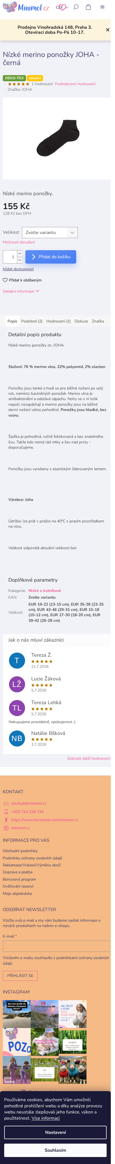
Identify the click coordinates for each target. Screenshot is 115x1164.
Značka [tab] (98, 321)
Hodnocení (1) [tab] (58, 321)
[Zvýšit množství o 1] (20, 253)
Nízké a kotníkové (44, 590)
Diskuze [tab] (81, 321)
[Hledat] (76, 7)
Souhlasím (55, 1150)
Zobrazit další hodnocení (88, 758)
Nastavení (55, 1132)
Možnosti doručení (19, 242)
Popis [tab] (12, 321)
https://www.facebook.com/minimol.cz (44, 820)
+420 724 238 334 (27, 811)
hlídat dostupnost (18, 269)
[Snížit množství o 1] (20, 260)
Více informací (46, 1118)
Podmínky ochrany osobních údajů (32, 858)
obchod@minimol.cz (29, 803)
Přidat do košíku (55, 257)
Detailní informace (18, 291)
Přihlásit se (20, 975)
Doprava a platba (17, 872)
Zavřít (31, 307)
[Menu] (102, 7)
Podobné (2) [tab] (31, 321)
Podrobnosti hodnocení (75, 84)
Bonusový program (19, 879)
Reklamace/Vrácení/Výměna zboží (32, 865)
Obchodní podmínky (20, 851)
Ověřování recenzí (18, 886)
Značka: (20, 89)
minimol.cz (20, 828)
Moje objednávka (17, 893)
